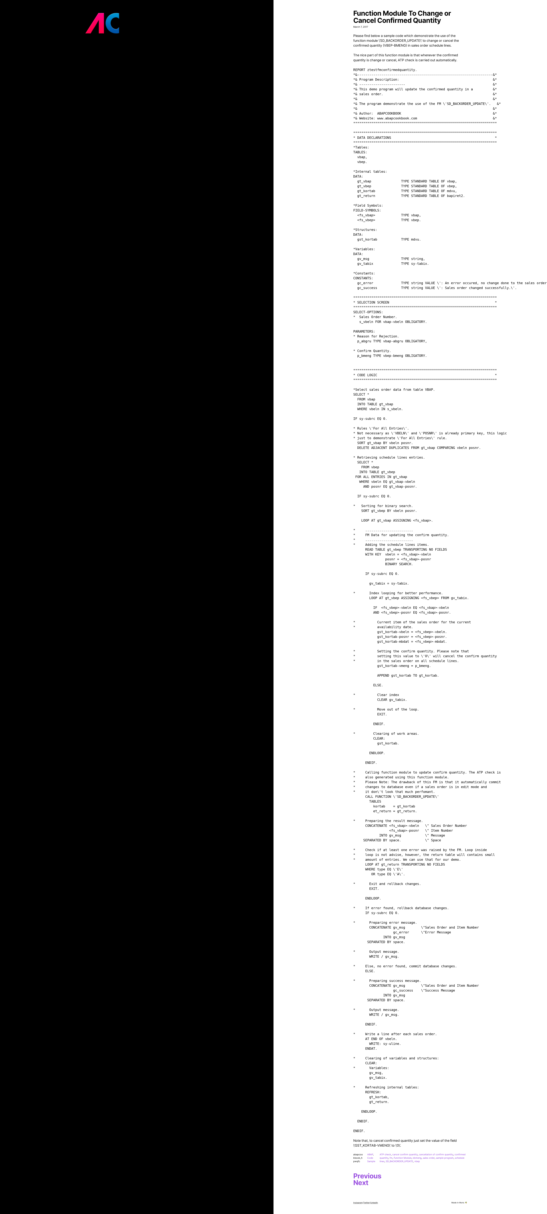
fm (391, 1157)
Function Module (403, 1157)
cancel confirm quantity (405, 1154)
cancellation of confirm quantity (436, 1154)
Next (360, 1183)
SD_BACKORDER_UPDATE (399, 1161)
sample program (445, 1157)
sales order (429, 1157)
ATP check (385, 1154)
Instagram (358, 1202)
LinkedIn (374, 1202)
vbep (417, 1161)
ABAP (370, 1154)
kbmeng (417, 1157)
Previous (367, 1176)
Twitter (366, 1202)
